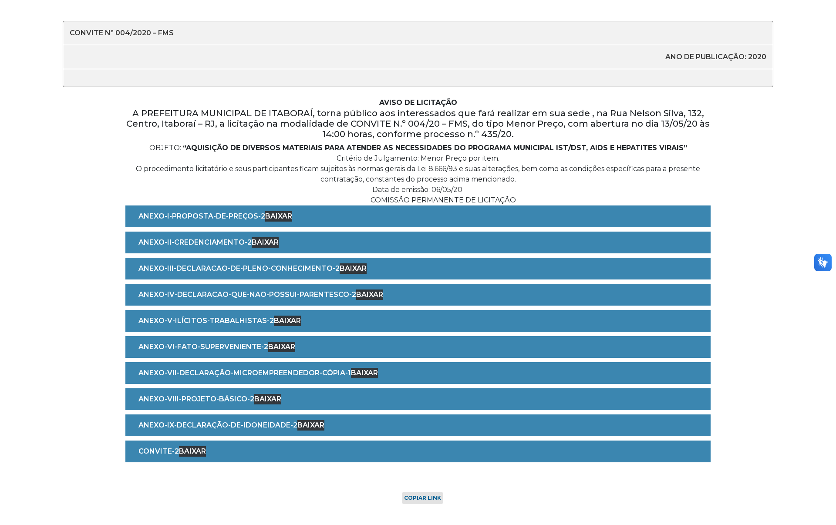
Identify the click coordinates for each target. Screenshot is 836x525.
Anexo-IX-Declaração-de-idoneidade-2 (217, 425)
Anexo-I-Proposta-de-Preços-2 (201, 216)
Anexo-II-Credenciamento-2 (195, 242)
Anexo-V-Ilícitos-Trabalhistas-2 (206, 320)
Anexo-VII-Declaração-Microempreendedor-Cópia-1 (244, 373)
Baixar (278, 216)
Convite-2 (158, 451)
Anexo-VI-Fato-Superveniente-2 (203, 347)
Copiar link (422, 498)
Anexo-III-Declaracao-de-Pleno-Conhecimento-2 (239, 268)
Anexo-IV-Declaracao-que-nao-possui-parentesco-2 (247, 294)
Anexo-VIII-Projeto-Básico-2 (196, 399)
